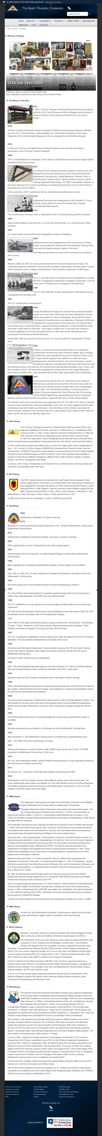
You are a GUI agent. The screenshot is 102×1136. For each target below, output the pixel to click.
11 (92, 87)
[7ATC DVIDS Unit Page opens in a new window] (69, 8)
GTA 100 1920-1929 (26, 83)
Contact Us (43, 24)
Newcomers (23, 24)
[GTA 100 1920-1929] (51, 65)
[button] (54, 2)
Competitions (44, 21)
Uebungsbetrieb (88, 21)
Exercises (58, 21)
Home (21, 21)
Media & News (73, 21)
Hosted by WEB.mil (35, 1122)
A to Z (33, 24)
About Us (30, 21)
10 (89, 87)
